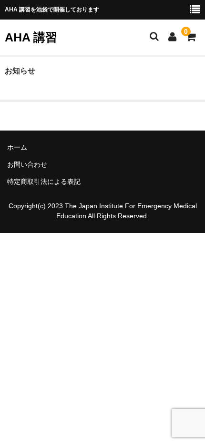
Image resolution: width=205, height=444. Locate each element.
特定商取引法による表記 (44, 181)
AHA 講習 (31, 37)
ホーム (17, 147)
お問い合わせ (27, 164)
